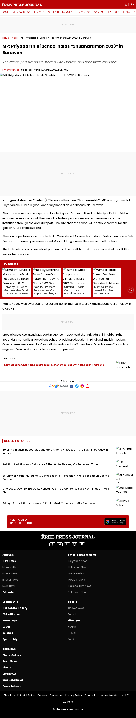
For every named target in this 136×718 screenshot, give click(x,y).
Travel (72, 633)
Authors (68, 701)
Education (9, 592)
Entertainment (63, 12)
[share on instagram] (74, 544)
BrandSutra (10, 602)
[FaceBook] (71, 386)
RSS (127, 695)
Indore (15, 38)
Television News (77, 592)
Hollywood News (77, 567)
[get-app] (132, 4)
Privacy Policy (73, 695)
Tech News (9, 661)
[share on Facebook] (52, 544)
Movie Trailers (76, 579)
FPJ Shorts (42, 12)
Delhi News (9, 586)
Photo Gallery (11, 655)
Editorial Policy (26, 695)
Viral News (9, 673)
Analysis (8, 555)
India (126, 12)
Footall (72, 614)
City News (9, 561)
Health (72, 626)
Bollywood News (77, 561)
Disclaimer (56, 695)
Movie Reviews (77, 573)
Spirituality (10, 639)
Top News (9, 649)
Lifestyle (74, 620)
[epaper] (127, 4)
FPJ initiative (11, 614)
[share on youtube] (82, 544)
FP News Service (10, 69)
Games (98, 12)
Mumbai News (21, 12)
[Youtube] (87, 386)
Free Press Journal (22, 4)
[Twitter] (77, 386)
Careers (42, 695)
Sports (72, 602)
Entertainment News (82, 555)
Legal (6, 626)
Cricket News (76, 608)
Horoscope (9, 620)
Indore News (9, 573)
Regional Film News (79, 586)
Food (71, 639)
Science (7, 633)
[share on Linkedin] (67, 544)
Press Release (11, 686)
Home (5, 12)
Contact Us (92, 695)
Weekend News (12, 680)
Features (112, 12)
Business (84, 12)
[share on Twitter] (60, 544)
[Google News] (58, 386)
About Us (9, 695)
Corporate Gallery (14, 608)
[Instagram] (82, 386)
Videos (7, 667)
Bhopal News (10, 579)
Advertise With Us (112, 695)
